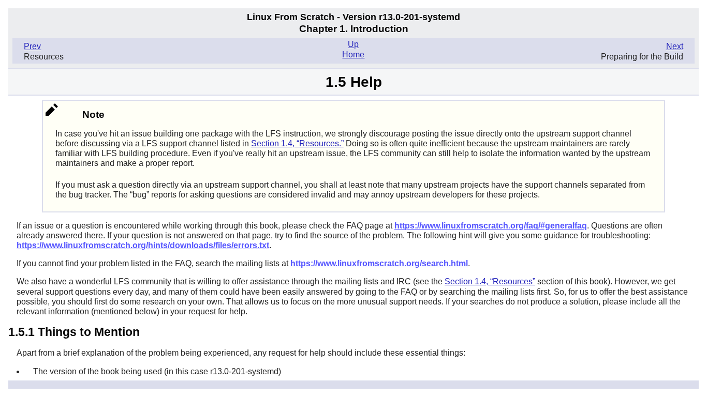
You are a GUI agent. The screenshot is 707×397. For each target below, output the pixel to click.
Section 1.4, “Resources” (490, 281)
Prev (32, 46)
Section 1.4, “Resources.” (297, 143)
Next (674, 46)
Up (353, 44)
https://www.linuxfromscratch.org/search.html (379, 263)
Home (353, 54)
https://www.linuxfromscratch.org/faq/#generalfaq (490, 225)
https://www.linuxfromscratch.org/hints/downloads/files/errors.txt (143, 245)
